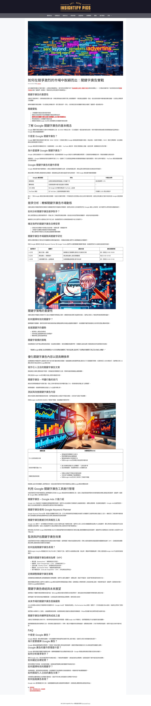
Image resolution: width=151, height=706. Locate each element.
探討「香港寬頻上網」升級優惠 (37, 689)
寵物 (95, 15)
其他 (109, 15)
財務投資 (57, 15)
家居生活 (65, 15)
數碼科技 (49, 15)
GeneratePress (86, 703)
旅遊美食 (80, 15)
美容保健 (73, 15)
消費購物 (88, 15)
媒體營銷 (41, 15)
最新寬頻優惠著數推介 (35, 690)
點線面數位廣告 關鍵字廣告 (80, 88)
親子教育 (102, 15)
